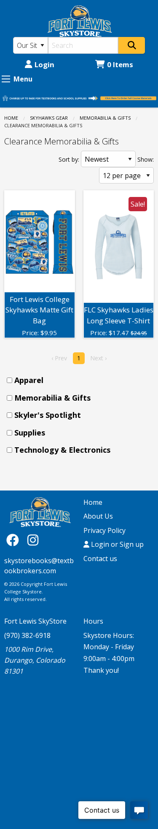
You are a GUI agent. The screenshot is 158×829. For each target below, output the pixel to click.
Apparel (28, 380)
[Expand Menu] (6, 79)
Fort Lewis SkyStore (35, 621)
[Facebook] (14, 539)
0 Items (120, 64)
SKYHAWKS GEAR (49, 118)
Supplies (29, 433)
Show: (145, 159)
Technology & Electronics (62, 450)
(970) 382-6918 (27, 635)
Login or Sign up (116, 544)
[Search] (131, 45)
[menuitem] (81, 380)
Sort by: (69, 159)
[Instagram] (32, 539)
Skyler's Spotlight (47, 415)
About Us (98, 516)
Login (44, 64)
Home (11, 118)
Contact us (100, 558)
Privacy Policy (104, 530)
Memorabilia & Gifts (105, 118)
